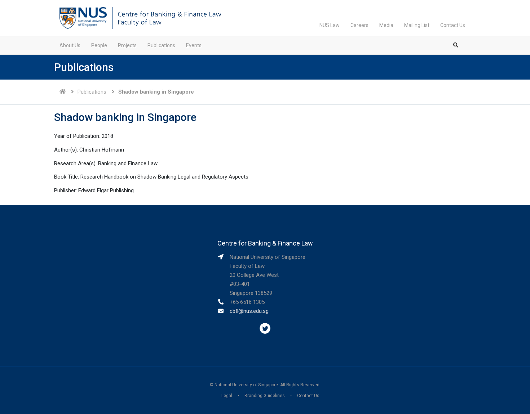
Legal (226, 395)
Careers (359, 25)
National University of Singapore (246, 384)
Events (194, 45)
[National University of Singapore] (83, 17)
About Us (69, 45)
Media (386, 25)
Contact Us (452, 25)
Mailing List (416, 25)
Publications (161, 45)
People (99, 45)
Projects (127, 45)
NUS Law (329, 25)
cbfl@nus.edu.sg (249, 311)
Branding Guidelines (264, 395)
